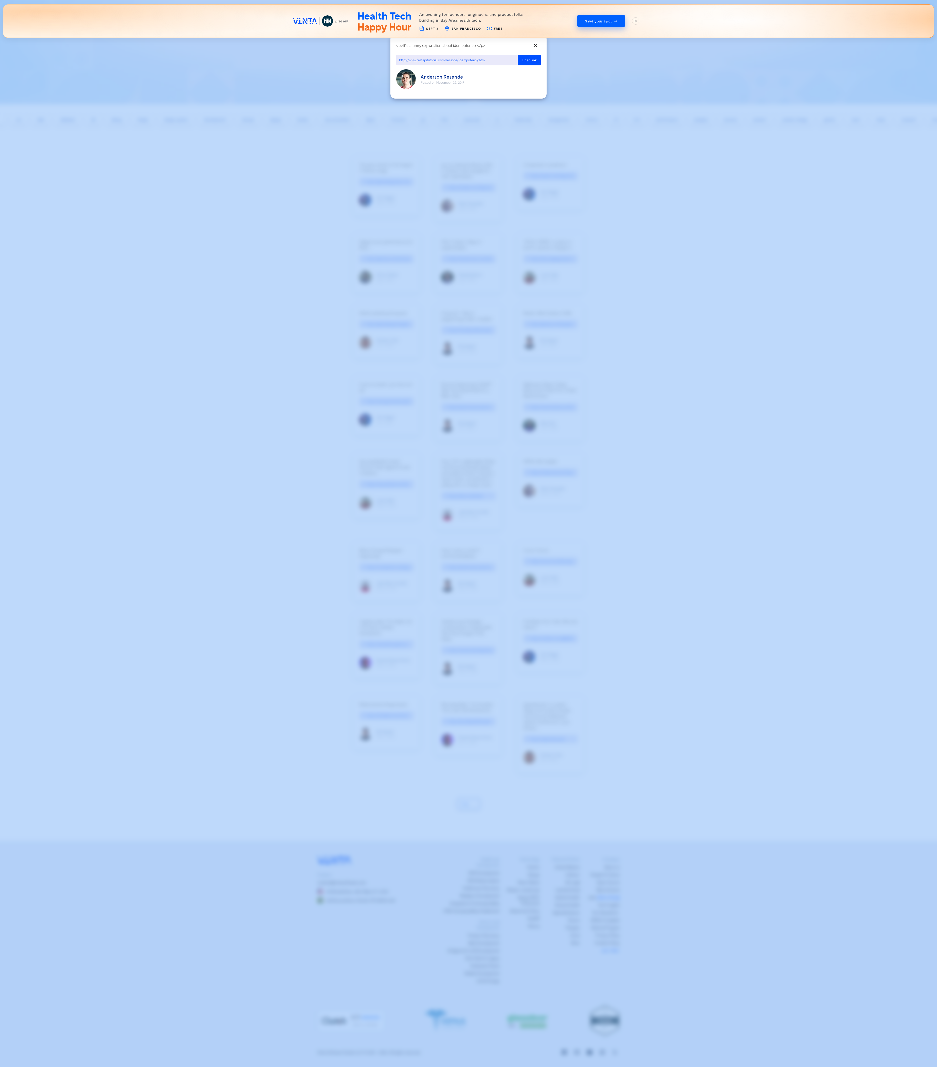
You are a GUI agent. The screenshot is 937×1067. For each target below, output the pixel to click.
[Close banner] (635, 21)
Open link (529, 60)
